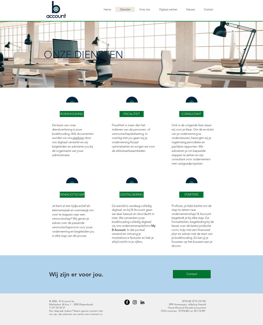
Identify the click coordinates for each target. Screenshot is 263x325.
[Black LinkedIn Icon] (142, 302)
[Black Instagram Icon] (134, 302)
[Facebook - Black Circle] (127, 302)
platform (78, 138)
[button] (72, 114)
